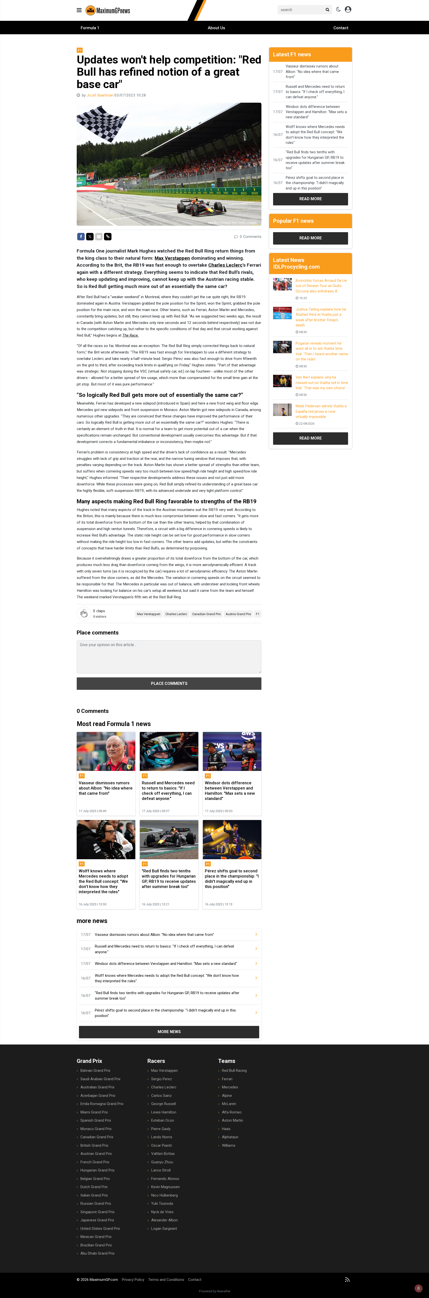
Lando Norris (161, 1137)
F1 (257, 614)
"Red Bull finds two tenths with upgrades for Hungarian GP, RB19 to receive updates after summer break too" (167, 996)
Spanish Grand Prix (95, 1120)
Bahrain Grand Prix (95, 1070)
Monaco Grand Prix (95, 1129)
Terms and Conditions (166, 1279)
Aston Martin (232, 1120)
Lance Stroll (161, 1170)
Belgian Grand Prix (95, 1178)
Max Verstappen (172, 258)
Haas (226, 1129)
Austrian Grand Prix (96, 1153)
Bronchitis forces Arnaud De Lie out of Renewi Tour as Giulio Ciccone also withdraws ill (321, 286)
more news (169, 1031)
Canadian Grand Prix (206, 614)
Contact (340, 27)
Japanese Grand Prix (97, 1220)
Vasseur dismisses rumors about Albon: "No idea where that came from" (154, 934)
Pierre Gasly (161, 1129)
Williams (228, 1145)
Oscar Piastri (161, 1145)
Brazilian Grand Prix (96, 1245)
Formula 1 (90, 27)
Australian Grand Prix (97, 1087)
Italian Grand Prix (94, 1195)
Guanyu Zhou (162, 1162)
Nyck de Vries (162, 1212)
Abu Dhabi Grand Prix (97, 1253)
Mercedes (230, 1087)
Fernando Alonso (165, 1178)
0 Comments (250, 236)
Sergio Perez (161, 1079)
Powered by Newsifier (214, 1291)
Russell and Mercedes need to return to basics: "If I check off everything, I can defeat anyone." (164, 949)
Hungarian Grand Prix (97, 1170)
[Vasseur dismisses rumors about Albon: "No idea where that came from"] (252, 935)
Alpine (227, 1095)
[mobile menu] (79, 10)
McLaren (229, 1104)
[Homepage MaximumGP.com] (146, 10)
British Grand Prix (94, 1145)
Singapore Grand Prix (97, 1212)
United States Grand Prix (100, 1228)
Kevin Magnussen (165, 1187)
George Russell (163, 1104)
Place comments (169, 683)
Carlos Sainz (161, 1095)
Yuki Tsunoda (162, 1203)
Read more (310, 198)
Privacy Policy (133, 1279)
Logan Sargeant (164, 1228)
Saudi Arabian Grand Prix (100, 1079)
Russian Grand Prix (95, 1203)
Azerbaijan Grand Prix (97, 1095)
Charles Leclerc (225, 265)
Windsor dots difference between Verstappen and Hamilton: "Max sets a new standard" (166, 963)
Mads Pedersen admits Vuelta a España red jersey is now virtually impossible (321, 411)
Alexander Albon (164, 1220)
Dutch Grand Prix (93, 1187)
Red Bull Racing (234, 1070)
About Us (216, 27)
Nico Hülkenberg (164, 1195)
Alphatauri (230, 1137)
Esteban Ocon (162, 1120)
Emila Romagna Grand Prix (101, 1104)
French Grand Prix (94, 1162)
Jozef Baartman (100, 95)
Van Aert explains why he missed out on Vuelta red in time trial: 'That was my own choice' (322, 382)
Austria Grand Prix (238, 614)
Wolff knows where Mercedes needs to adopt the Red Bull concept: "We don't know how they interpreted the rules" (167, 978)
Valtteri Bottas (163, 1153)
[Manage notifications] (419, 1288)
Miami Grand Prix (94, 1112)
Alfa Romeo (232, 1112)
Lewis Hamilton (163, 1112)
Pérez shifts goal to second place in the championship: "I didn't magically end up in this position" (165, 1013)
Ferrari (227, 1079)
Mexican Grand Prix (95, 1237)
